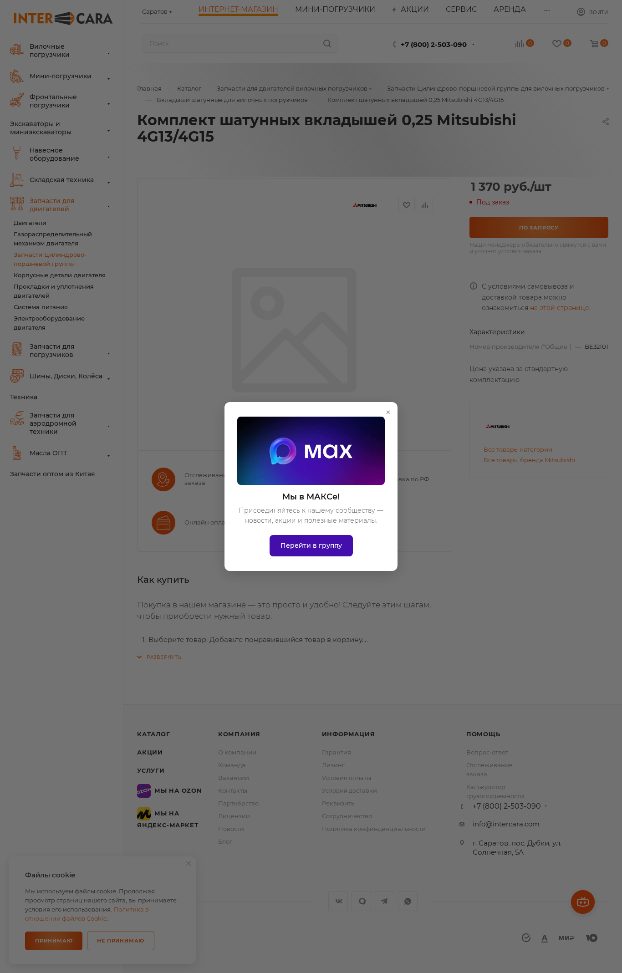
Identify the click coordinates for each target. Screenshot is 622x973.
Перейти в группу (311, 545)
